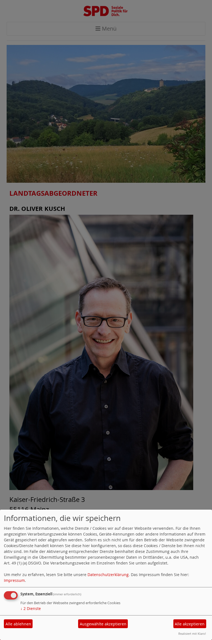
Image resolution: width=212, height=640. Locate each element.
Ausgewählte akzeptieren (103, 623)
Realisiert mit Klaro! (192, 633)
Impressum (14, 580)
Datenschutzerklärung (108, 574)
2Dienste (30, 608)
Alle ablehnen (18, 623)
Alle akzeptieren (190, 623)
